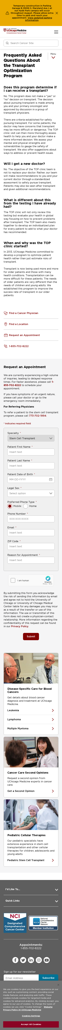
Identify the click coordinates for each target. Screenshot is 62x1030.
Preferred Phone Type (20, 502)
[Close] (58, 984)
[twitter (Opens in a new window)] (23, 960)
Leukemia (13, 710)
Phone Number (16, 513)
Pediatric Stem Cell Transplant (25, 860)
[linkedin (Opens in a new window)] (31, 960)
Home (33, 506)
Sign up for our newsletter (20, 971)
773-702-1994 (37, 415)
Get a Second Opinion (20, 791)
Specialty (13, 433)
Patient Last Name (18, 460)
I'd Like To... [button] (12, 889)
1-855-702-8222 (31, 946)
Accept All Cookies (31, 1024)
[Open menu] (56, 31)
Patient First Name (18, 446)
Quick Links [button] (12, 900)
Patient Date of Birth (20, 474)
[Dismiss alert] (56, 13)
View (31, 18)
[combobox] (9, 493)
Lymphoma (14, 719)
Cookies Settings (31, 1016)
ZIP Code (12, 541)
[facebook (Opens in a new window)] (15, 960)
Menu (53, 54)
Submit (31, 636)
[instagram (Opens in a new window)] (39, 960)
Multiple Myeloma (17, 728)
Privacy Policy (19, 626)
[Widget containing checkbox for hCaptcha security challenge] (31, 580)
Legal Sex (13, 488)
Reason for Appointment (22, 555)
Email (10, 527)
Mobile (17, 506)
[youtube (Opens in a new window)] (47, 960)
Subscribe (48, 978)
